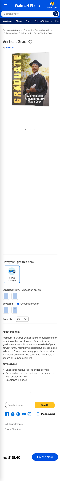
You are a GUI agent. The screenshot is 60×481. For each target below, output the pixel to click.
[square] (6, 296)
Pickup (19, 21)
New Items (7, 21)
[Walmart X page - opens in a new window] (13, 413)
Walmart (10, 47)
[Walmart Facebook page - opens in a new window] (7, 413)
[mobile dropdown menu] (5, 5)
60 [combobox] (18, 318)
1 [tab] (24, 129)
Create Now (45, 457)
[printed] (14, 310)
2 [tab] (29, 129)
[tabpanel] (30, 80)
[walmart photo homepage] (27, 5)
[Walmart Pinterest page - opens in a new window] (18, 413)
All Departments (14, 424)
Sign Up (45, 405)
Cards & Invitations (11, 30)
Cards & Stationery (43, 21)
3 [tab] (34, 129)
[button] (30, 42)
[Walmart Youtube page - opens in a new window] (24, 413)
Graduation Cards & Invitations (38, 30)
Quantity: (8, 319)
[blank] (6, 310)
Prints (28, 21)
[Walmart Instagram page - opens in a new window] (29, 413)
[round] (14, 296)
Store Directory (13, 429)
